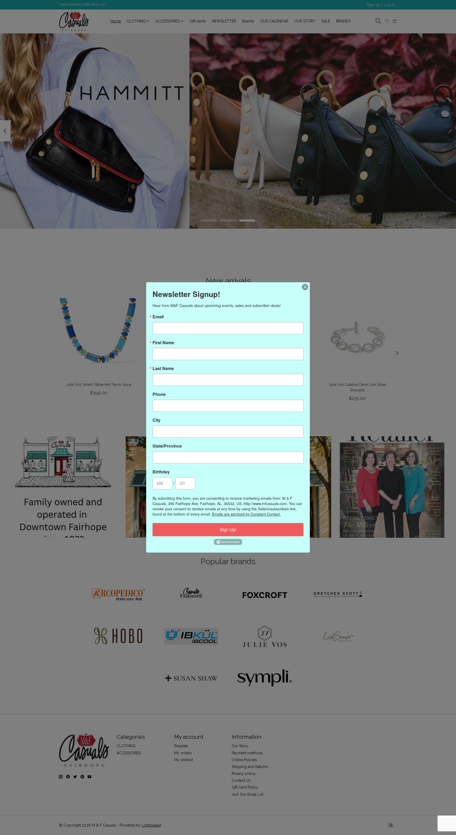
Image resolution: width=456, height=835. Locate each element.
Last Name (163, 368)
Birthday (161, 472)
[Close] (305, 287)
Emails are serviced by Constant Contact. (246, 514)
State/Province (167, 446)
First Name (163, 342)
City (156, 420)
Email (158, 317)
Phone (159, 394)
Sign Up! (228, 529)
